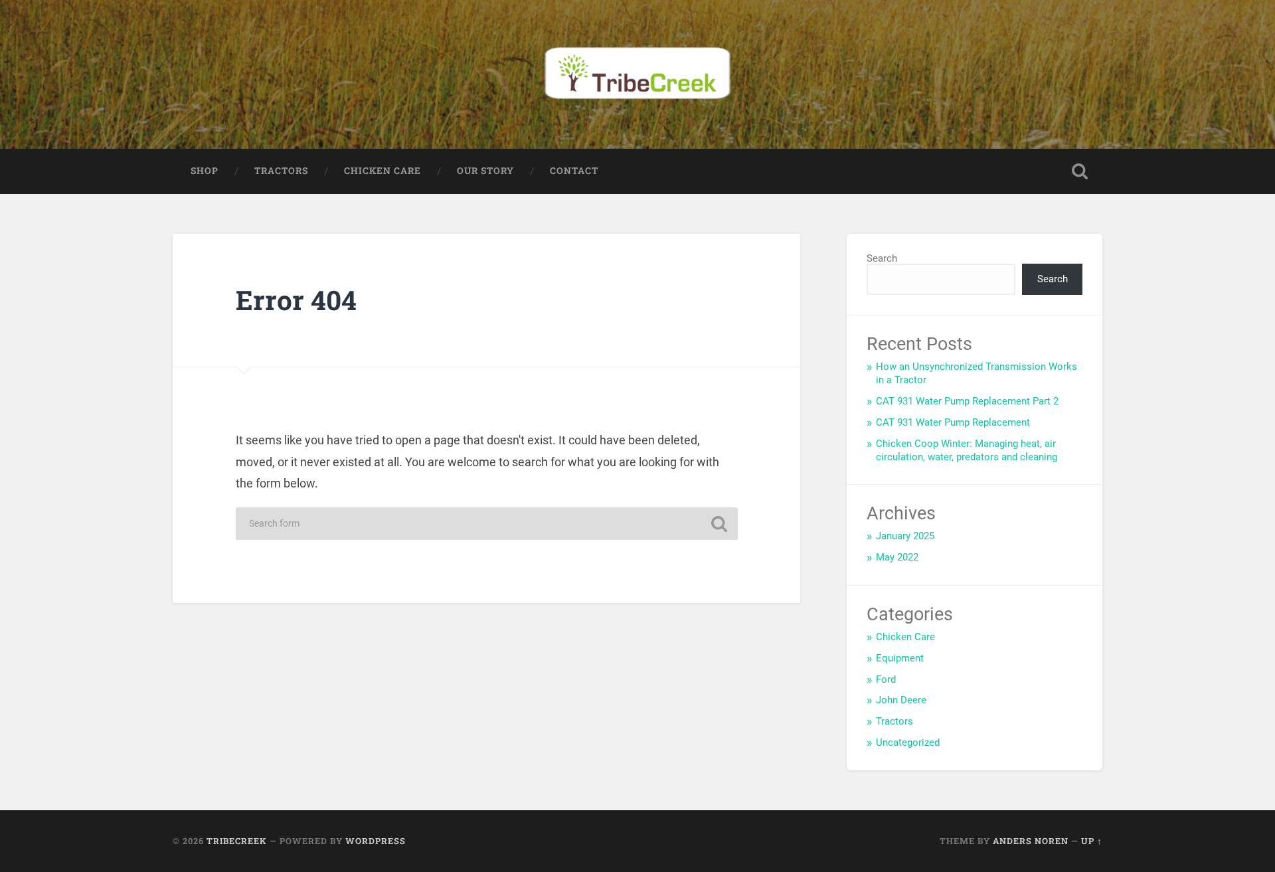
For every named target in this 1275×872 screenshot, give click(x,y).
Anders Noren (1030, 840)
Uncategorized (908, 742)
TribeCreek (237, 840)
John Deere (901, 700)
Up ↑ (1091, 840)
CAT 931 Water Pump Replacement (953, 422)
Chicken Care (382, 171)
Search (882, 258)
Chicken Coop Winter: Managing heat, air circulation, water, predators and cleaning (966, 450)
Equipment (900, 658)
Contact (574, 171)
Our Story (485, 171)
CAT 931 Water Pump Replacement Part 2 (967, 401)
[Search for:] (487, 523)
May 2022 (897, 557)
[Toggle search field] (1079, 171)
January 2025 (905, 536)
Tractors (281, 171)
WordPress (375, 840)
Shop (204, 171)
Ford (886, 679)
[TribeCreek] (637, 74)
